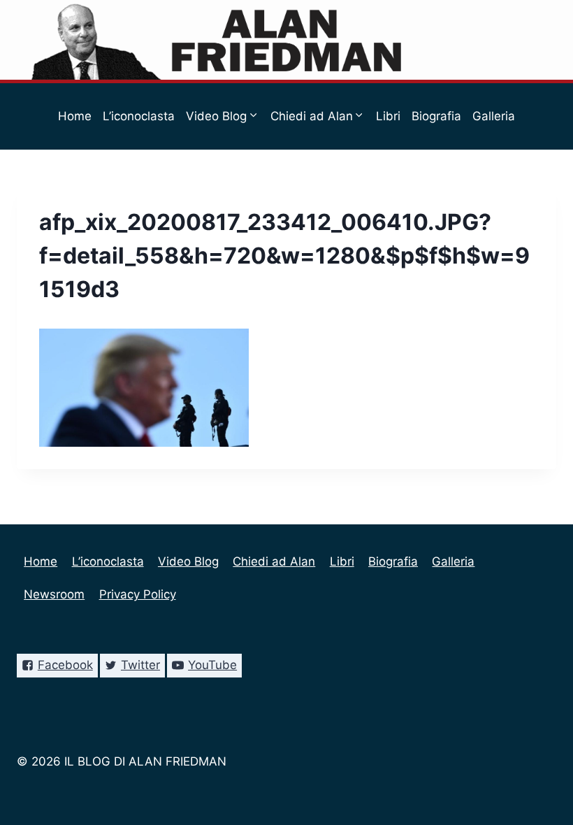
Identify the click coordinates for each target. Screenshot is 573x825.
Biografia (436, 116)
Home (75, 116)
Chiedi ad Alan (274, 561)
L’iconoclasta (139, 116)
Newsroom (242, 182)
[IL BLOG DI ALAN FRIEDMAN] (287, 40)
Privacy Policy (322, 182)
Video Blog (188, 561)
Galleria (493, 116)
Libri (388, 116)
